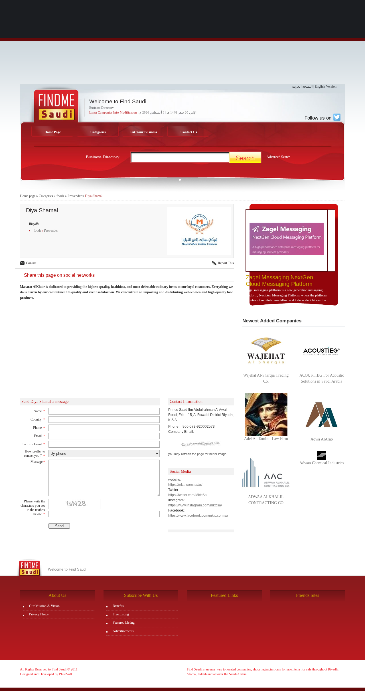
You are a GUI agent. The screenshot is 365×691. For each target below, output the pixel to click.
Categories (98, 132)
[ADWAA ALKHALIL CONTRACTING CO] (265, 472)
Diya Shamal (93, 196)
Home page (27, 196)
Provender (75, 196)
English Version (325, 86)
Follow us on (319, 118)
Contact (31, 263)
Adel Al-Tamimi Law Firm (266, 439)
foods (60, 196)
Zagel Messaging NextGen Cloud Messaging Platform (279, 280)
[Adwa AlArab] (321, 414)
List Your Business (143, 132)
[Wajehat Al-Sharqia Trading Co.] (265, 350)
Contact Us (189, 132)
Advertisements (123, 631)
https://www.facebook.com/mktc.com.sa (198, 516)
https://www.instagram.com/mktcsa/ (195, 505)
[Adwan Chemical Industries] (321, 455)
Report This (226, 263)
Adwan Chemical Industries (321, 463)
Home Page (52, 132)
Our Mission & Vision (44, 606)
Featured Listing (124, 623)
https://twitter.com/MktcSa (187, 495)
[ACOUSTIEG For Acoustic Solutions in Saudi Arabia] (321, 350)
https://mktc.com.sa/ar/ (185, 485)
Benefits (118, 606)
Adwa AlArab (322, 439)
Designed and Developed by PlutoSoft (46, 674)
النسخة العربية (302, 86)
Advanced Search (278, 157)
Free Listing (121, 614)
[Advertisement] (182, 44)
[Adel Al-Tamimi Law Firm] (266, 414)
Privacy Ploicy (39, 614)
